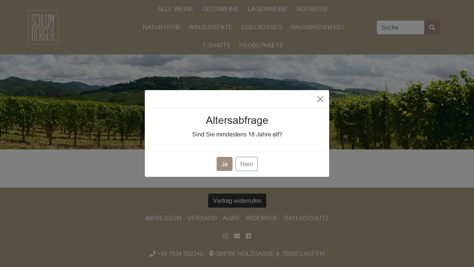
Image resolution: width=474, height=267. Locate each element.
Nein (246, 164)
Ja (224, 164)
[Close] (320, 99)
